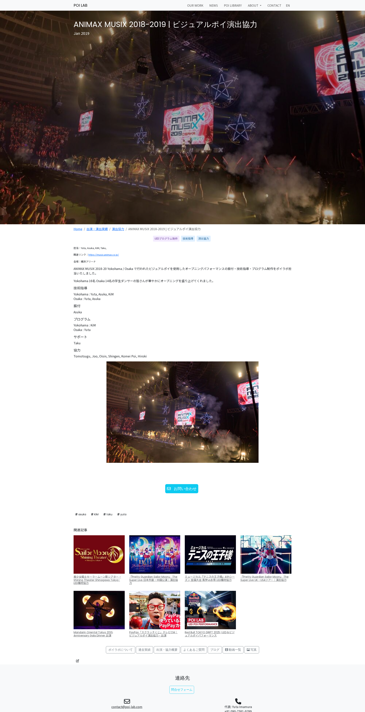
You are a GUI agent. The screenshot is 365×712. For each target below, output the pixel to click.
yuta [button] (123, 514)
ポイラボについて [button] (120, 650)
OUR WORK (195, 5)
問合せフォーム (181, 689)
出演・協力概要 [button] (167, 650)
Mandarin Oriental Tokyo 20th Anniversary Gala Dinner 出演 (93, 633)
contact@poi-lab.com (126, 706)
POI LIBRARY (233, 5)
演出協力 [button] (203, 238)
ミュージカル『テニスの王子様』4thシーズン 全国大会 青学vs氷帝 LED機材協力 (210, 578)
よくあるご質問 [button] (194, 650)
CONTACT (274, 5)
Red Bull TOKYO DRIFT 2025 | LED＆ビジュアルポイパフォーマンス (210, 633)
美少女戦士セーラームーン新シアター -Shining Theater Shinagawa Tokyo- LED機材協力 (97, 580)
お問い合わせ (185, 488)
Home (78, 229)
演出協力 (118, 229)
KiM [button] (95, 514)
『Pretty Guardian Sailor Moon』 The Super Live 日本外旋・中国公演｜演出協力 (153, 580)
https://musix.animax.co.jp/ (103, 254)
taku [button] (109, 514)
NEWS (213, 5)
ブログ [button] (214, 650)
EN (288, 5)
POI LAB (80, 5)
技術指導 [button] (188, 238)
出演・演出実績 (97, 229)
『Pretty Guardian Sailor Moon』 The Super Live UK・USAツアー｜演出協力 (264, 578)
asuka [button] (82, 514)
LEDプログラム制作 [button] (166, 238)
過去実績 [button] (144, 650)
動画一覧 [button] (234, 650)
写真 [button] (253, 650)
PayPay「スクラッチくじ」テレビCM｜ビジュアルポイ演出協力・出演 (153, 633)
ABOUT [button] (253, 5)
